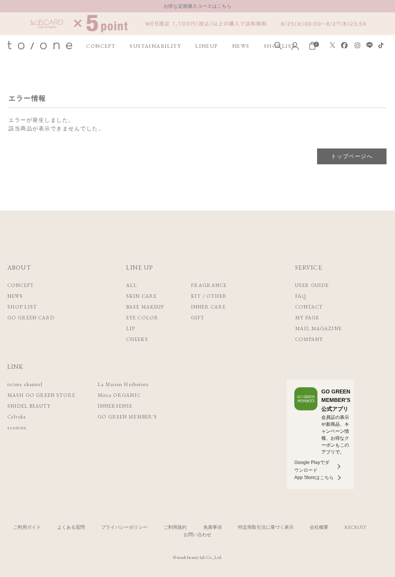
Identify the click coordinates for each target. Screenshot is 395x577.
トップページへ (352, 156)
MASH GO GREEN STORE (41, 395)
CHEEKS (137, 339)
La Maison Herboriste (123, 384)
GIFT (197, 317)
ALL (131, 285)
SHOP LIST (22, 307)
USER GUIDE (312, 285)
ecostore (17, 427)
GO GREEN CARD (31, 317)
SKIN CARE (141, 296)
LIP (130, 328)
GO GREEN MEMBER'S (127, 416)
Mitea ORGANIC (119, 395)
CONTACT (309, 307)
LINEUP (206, 45)
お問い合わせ (197, 534)
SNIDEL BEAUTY (29, 406)
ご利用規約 (175, 527)
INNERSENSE (115, 406)
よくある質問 (71, 527)
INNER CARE (208, 307)
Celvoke (16, 416)
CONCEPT (100, 45)
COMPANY (309, 339)
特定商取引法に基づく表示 (266, 527)
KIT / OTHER (209, 296)
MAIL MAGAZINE (318, 328)
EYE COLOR (142, 317)
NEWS (241, 45)
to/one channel (25, 384)
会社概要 (319, 527)
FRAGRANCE (208, 285)
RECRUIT (355, 527)
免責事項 (212, 527)
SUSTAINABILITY (155, 45)
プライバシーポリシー (124, 527)
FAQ (300, 296)
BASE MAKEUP (145, 307)
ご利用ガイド (27, 527)
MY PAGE (307, 317)
